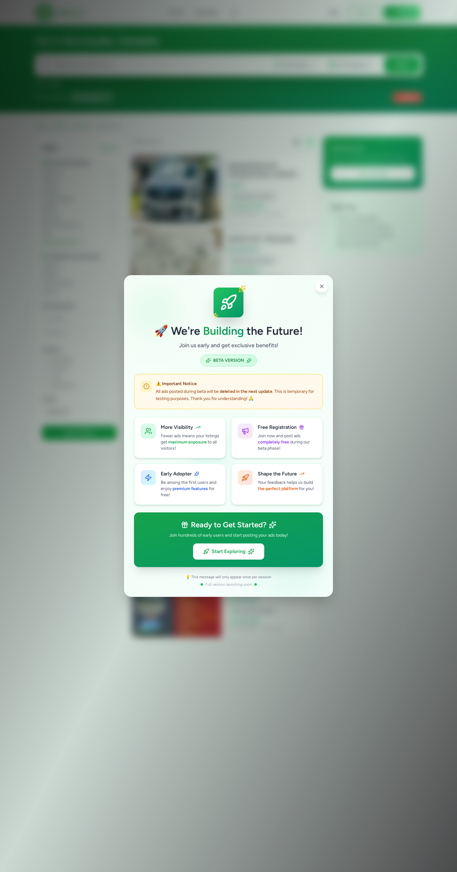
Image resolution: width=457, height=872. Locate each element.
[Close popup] (322, 286)
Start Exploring (229, 551)
